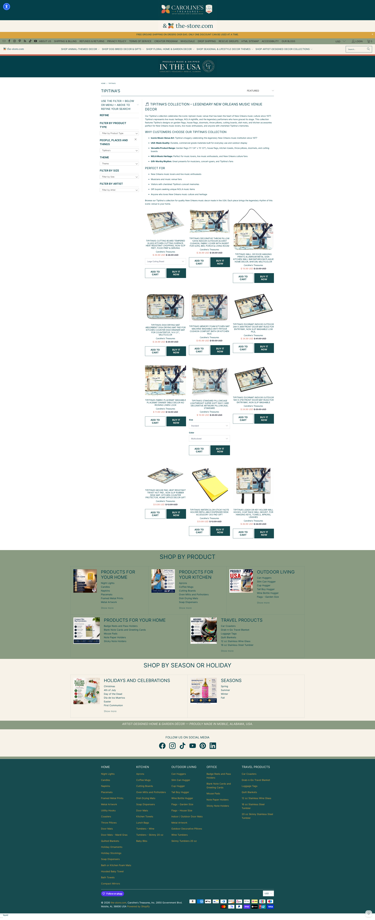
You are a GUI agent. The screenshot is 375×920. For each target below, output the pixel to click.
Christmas (109, 686)
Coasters (106, 816)
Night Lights (107, 583)
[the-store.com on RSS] (24, 41)
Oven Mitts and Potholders (194, 594)
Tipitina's (106, 150)
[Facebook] (162, 746)
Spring (224, 686)
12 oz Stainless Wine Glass (235, 641)
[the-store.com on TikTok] (30, 41)
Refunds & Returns (92, 41)
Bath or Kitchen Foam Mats (116, 865)
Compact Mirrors (110, 883)
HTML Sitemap (250, 41)
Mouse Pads (110, 633)
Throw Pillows (109, 822)
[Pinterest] (203, 746)
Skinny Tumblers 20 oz (184, 840)
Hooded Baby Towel (112, 871)
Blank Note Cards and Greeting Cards (125, 629)
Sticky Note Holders (115, 641)
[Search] (368, 49)
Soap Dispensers (188, 602)
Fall (223, 697)
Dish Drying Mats (188, 598)
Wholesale (187, 41)
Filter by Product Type (113, 125)
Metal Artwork (109, 602)
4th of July (110, 690)
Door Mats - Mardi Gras (114, 834)
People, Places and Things (114, 142)
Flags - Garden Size (268, 596)
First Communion (113, 705)
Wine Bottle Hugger (268, 593)
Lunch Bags (142, 822)
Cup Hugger (263, 585)
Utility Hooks (108, 810)
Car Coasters (228, 625)
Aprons (183, 583)
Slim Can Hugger (266, 581)
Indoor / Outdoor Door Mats (187, 816)
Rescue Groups (228, 41)
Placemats (106, 594)
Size (191, 420)
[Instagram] (172, 746)
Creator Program (166, 41)
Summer (225, 690)
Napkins (105, 590)
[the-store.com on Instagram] (14, 41)
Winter (224, 693)
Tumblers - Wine (145, 828)
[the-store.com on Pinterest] (19, 41)
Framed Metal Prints (112, 598)
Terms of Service (140, 41)
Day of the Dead (113, 693)
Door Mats (107, 828)
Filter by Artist (111, 183)
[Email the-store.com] (3, 41)
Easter (107, 701)
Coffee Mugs (186, 586)
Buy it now (176, 273)
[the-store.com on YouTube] (35, 41)
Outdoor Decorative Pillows (186, 828)
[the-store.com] (13, 49)
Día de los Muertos (114, 697)
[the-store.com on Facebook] (9, 41)
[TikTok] (182, 746)
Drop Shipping (207, 41)
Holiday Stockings (111, 853)
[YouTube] (192, 746)
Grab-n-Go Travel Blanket (235, 629)
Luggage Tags (229, 633)
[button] (80, 49)
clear (135, 139)
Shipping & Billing (65, 41)
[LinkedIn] (213, 746)
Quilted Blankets (110, 840)
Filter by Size (109, 170)
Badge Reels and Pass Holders (121, 625)
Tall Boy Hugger (266, 589)
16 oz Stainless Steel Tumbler (237, 645)
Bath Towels (108, 877)
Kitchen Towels (144, 816)
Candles (105, 586)
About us (45, 41)
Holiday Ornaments (111, 846)
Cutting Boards (187, 590)
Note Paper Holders (115, 637)
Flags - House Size (181, 810)
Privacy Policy (116, 41)
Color (191, 432)
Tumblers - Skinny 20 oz (149, 834)
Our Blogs (288, 41)
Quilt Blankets (228, 637)
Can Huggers (264, 577)
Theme (104, 157)
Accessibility (270, 41)
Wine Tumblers (179, 834)
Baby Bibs (141, 840)
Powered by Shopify (138, 906)
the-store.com (118, 902)
